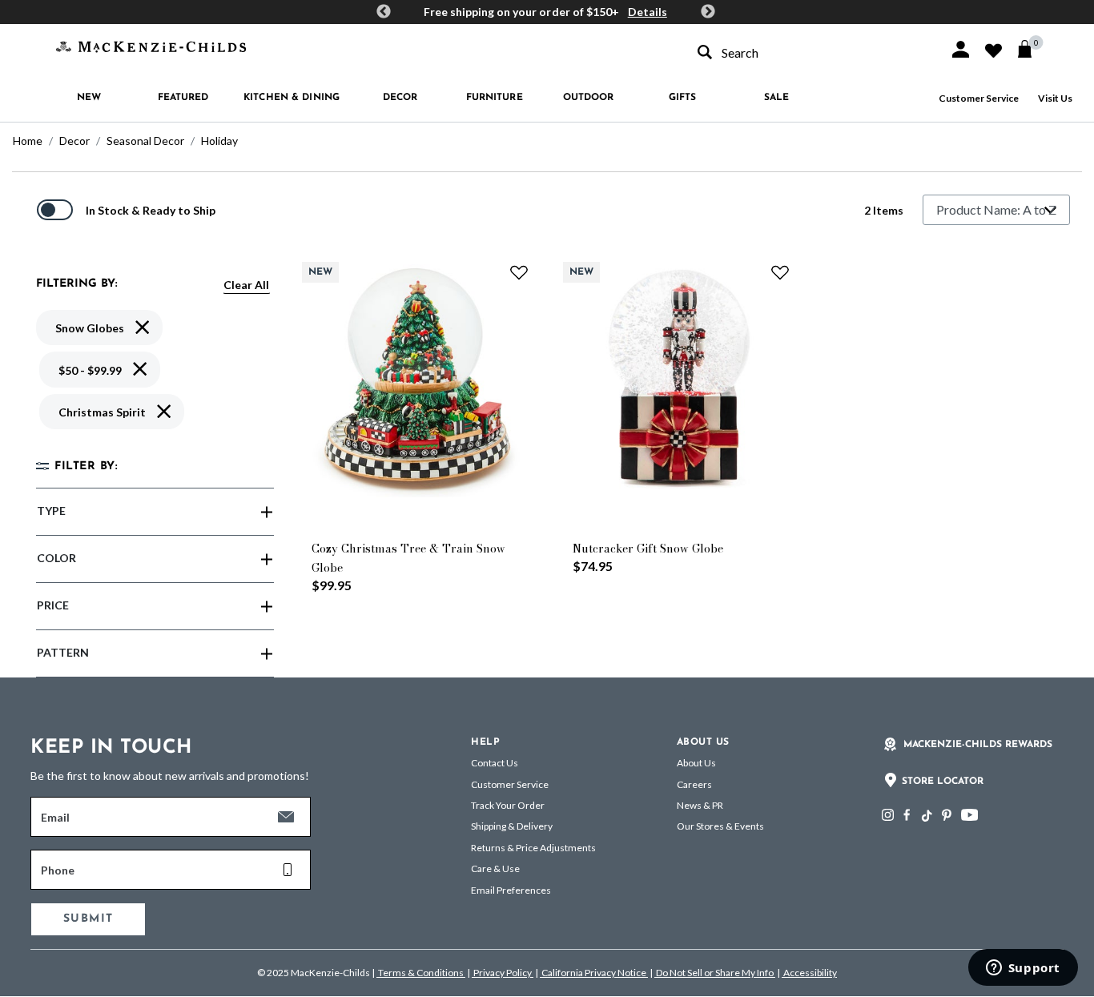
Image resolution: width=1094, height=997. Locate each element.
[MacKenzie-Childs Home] (151, 45)
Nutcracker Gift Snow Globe (648, 548)
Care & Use (495, 868)
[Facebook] (906, 815)
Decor (74, 140)
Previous (384, 12)
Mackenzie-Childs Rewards (977, 745)
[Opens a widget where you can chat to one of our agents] (1022, 969)
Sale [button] (776, 98)
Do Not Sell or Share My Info (714, 973)
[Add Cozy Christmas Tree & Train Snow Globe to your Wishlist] (519, 272)
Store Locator (942, 781)
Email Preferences (511, 890)
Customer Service (979, 98)
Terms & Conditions (420, 973)
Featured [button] (183, 98)
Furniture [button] (494, 98)
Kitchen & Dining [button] (291, 98)
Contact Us (494, 763)
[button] (960, 49)
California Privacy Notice (594, 973)
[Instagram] (888, 815)
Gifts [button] (683, 98)
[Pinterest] (946, 815)
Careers (694, 784)
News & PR (700, 805)
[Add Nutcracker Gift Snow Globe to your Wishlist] (780, 272)
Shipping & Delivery (512, 826)
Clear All (246, 284)
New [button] (89, 98)
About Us (696, 763)
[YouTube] (969, 815)
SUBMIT (88, 919)
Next (708, 12)
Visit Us (1055, 98)
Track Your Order (508, 805)
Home (27, 140)
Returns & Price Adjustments (533, 848)
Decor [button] (400, 98)
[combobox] (809, 52)
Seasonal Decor (145, 140)
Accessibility (809, 973)
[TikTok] (925, 816)
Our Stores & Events (720, 826)
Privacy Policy (502, 973)
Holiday (219, 140)
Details (647, 11)
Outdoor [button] (588, 98)
